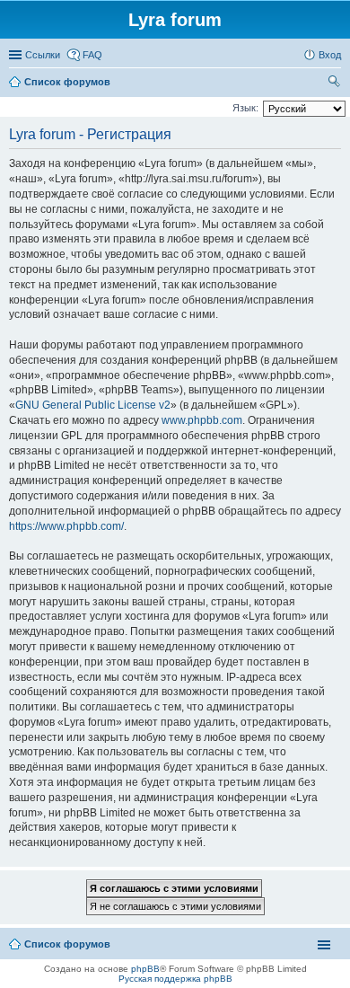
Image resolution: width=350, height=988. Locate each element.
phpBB (145, 969)
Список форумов (67, 944)
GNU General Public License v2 (93, 405)
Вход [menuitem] (330, 54)
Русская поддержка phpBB (175, 979)
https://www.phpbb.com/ (66, 526)
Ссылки (42, 54)
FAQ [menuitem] (92, 54)
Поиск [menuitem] (335, 83)
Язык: (245, 107)
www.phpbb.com (202, 420)
